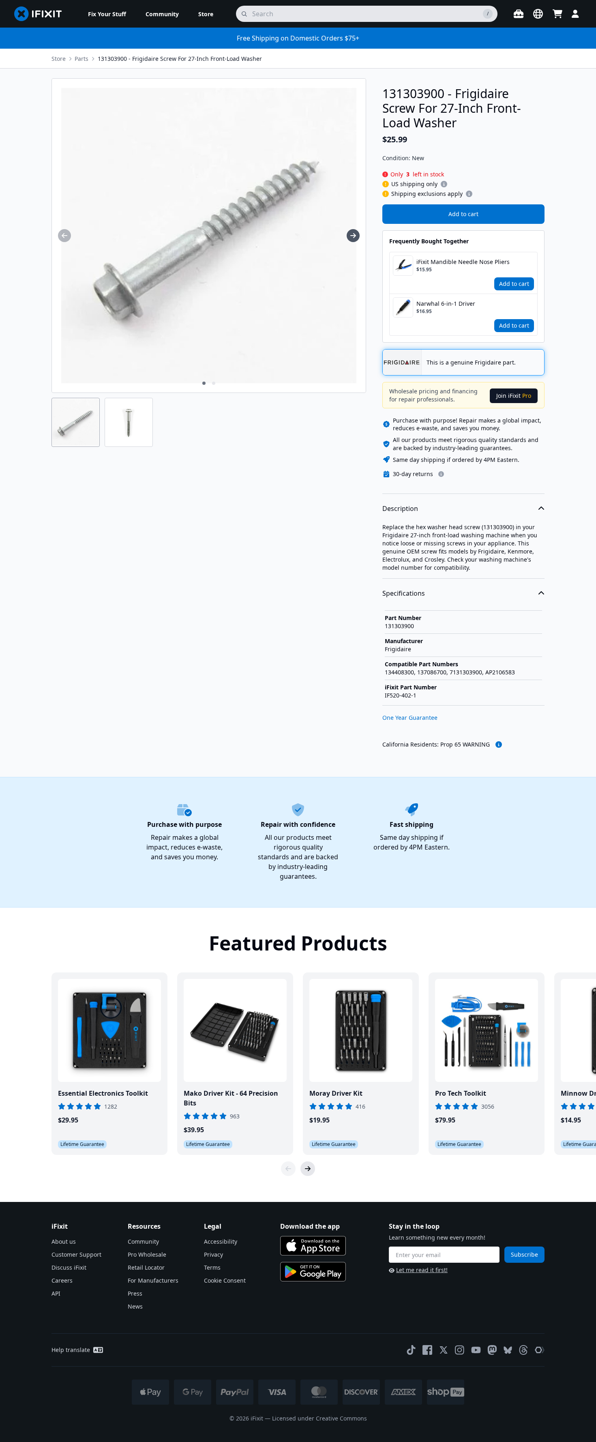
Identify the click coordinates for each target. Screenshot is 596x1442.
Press (135, 1293)
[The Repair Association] (540, 1350)
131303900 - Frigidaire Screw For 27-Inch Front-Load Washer (180, 58)
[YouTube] (476, 1350)
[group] (64, 235)
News (135, 1306)
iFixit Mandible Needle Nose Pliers (463, 262)
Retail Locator (146, 1267)
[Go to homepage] (41, 13)
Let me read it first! (422, 1270)
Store (58, 58)
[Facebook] (427, 1350)
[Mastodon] (492, 1350)
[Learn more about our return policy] (441, 474)
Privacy (213, 1254)
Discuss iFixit (68, 1267)
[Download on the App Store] (313, 1245)
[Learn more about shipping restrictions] (444, 184)
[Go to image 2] (214, 383)
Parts (81, 58)
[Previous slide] (288, 1168)
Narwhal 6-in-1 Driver (445, 303)
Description (400, 508)
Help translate (70, 1350)
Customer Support (76, 1254)
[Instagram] (460, 1350)
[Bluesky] (508, 1350)
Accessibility (220, 1241)
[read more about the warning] (498, 744)
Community (143, 1241)
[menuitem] (107, 14)
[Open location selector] (538, 14)
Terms (212, 1267)
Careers (62, 1280)
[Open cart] (557, 14)
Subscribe (524, 1254)
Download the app (310, 1226)
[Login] (575, 13)
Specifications (403, 593)
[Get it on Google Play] (313, 1271)
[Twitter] (443, 1350)
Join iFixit (513, 395)
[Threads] (523, 1350)
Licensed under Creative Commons (319, 1418)
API (55, 1293)
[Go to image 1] (204, 383)
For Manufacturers (153, 1280)
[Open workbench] (518, 14)
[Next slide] (307, 1168)
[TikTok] (411, 1350)
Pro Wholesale (147, 1254)
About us (63, 1241)
